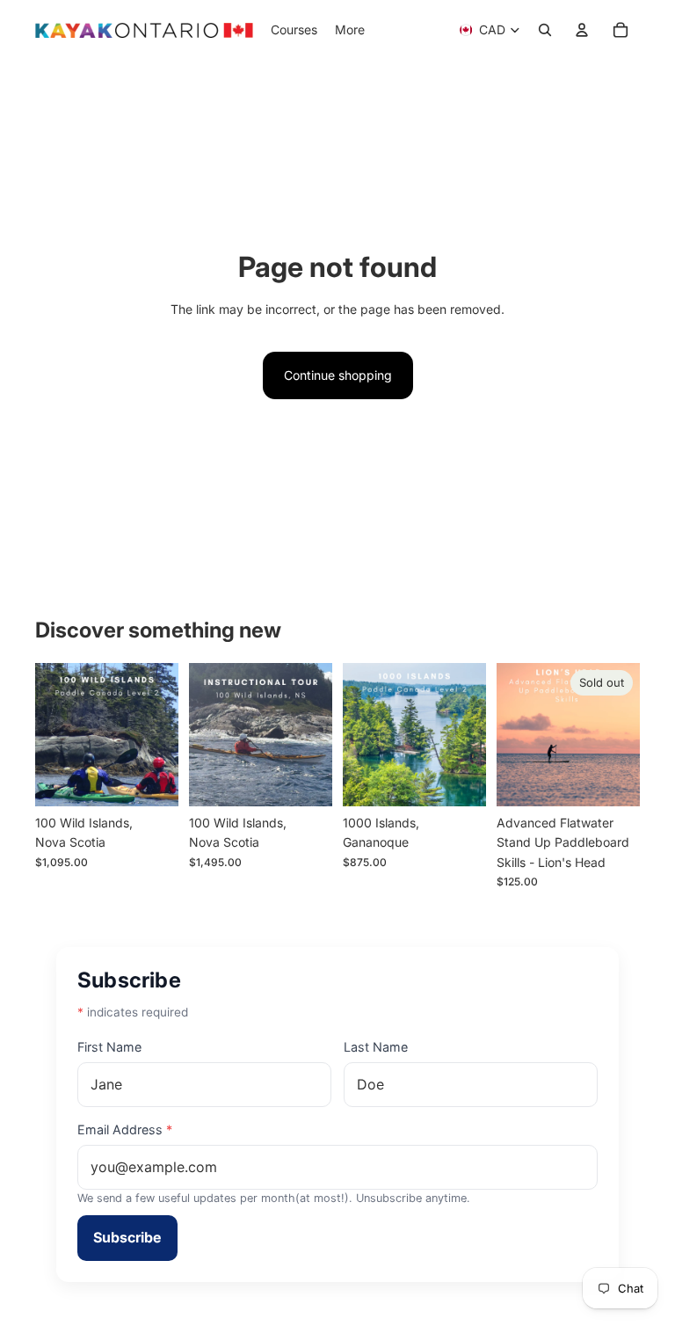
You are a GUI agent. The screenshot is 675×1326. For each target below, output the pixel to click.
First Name (109, 1046)
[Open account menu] (581, 30)
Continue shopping (338, 375)
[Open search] (545, 30)
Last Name (376, 1046)
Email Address (124, 1129)
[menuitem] (350, 30)
